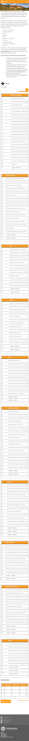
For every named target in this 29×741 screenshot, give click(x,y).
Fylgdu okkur (6, 722)
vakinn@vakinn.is (7, 720)
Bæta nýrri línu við (23, 700)
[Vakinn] (4, 1)
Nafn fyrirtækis (4, 87)
